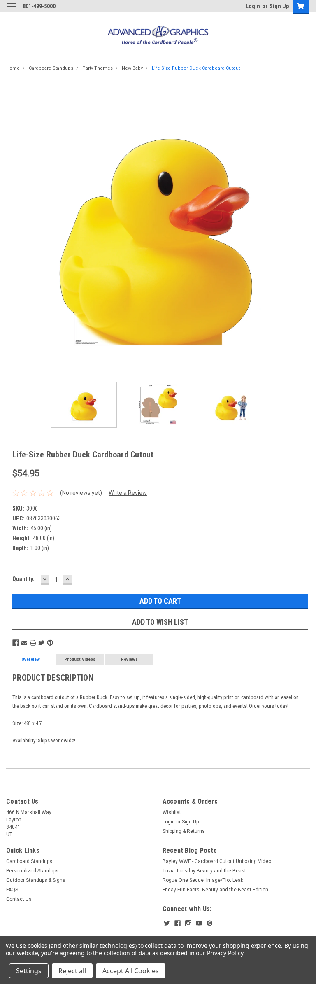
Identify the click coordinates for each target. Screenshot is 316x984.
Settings (29, 970)
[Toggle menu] (11, 11)
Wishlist (172, 812)
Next (303, 230)
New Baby (132, 68)
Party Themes (97, 68)
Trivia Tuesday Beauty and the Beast (204, 871)
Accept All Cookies (130, 970)
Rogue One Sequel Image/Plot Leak (203, 880)
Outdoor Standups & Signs (35, 880)
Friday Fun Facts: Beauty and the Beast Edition (215, 890)
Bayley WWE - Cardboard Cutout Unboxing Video (217, 861)
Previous (12, 230)
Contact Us (19, 899)
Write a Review (128, 493)
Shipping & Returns (184, 831)
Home (13, 68)
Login (253, 6)
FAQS (12, 890)
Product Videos (79, 659)
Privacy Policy (225, 953)
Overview (30, 659)
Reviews (129, 659)
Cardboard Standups (51, 68)
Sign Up (279, 6)
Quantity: (23, 579)
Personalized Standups (32, 871)
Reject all (72, 970)
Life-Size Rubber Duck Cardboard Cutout (196, 68)
